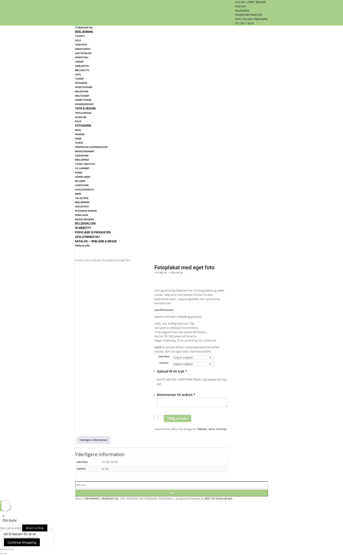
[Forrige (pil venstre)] (1, 553)
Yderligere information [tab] (93, 440)
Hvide (78, 138)
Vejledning (242, 10)
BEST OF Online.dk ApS (218, 498)
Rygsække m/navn (86, 210)
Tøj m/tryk (81, 198)
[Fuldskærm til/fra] (5, 549)
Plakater (80, 117)
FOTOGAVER (83, 125)
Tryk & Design (85, 108)
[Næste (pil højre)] (5, 553)
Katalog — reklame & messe (96, 241)
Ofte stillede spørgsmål (251, 19)
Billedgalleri (85, 223)
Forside (79, 260)
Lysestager (82, 185)
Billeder (80, 181)
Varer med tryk (93, 260)
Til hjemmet (82, 168)
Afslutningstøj (87, 237)
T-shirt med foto (85, 164)
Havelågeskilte (84, 189)
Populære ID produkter (93, 232)
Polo (78, 40)
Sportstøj (81, 57)
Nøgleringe (82, 159)
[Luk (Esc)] (12, 549)
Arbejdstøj (82, 66)
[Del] (8, 549)
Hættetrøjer (83, 53)
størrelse (163, 356)
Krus (78, 130)
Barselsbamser (84, 151)
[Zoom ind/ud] (1, 549)
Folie (78, 121)
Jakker (79, 61)
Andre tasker (83, 100)
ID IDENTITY (83, 228)
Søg (171, 492)
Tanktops (81, 44)
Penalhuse (81, 215)
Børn (78, 193)
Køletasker (82, 95)
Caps (78, 74)
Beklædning (84, 32)
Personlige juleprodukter (91, 147)
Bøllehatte (82, 70)
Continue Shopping (22, 542)
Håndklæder (82, 177)
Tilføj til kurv (177, 418)
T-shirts (80, 36)
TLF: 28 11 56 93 (244, 23)
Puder (78, 172)
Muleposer (81, 91)
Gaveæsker (81, 155)
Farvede (79, 134)
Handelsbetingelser (248, 14)
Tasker (79, 78)
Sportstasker (83, 87)
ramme (163, 362)
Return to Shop (35, 528)
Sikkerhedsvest (84, 104)
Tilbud (79, 142)
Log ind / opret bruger (250, 2)
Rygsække (81, 83)
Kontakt (241, 6)
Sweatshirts (83, 49)
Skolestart (82, 206)
